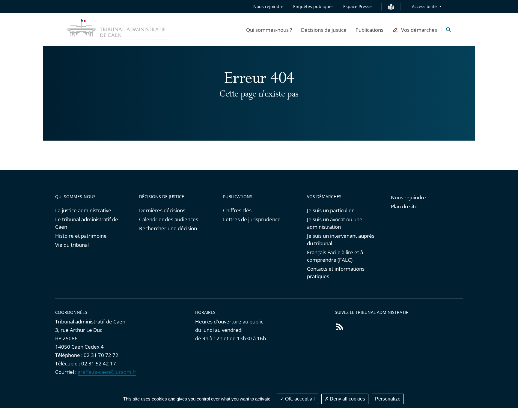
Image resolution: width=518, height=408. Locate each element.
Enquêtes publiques (313, 6)
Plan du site (404, 206)
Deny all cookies (347, 398)
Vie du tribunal (72, 244)
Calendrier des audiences (168, 219)
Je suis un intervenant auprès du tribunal (340, 239)
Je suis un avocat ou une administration (334, 223)
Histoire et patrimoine (81, 235)
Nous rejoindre (268, 6)
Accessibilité (424, 6)
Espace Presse (357, 6)
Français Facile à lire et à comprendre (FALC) (335, 256)
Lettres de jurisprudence (252, 219)
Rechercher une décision (168, 228)
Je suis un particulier (330, 210)
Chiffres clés (237, 210)
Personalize (387, 398)
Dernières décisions (162, 210)
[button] (269, 29)
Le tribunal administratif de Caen (86, 223)
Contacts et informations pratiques (336, 272)
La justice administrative (83, 210)
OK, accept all (299, 398)
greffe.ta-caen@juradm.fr (107, 371)
